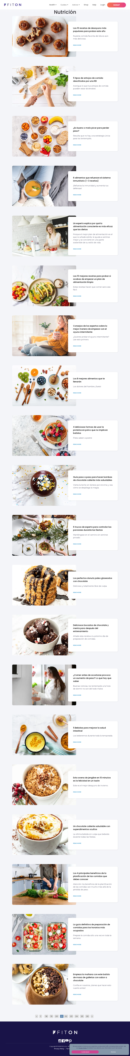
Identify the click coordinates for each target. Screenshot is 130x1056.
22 (66, 1016)
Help (94, 5)
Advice (75, 5)
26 (87, 1016)
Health (52, 5)
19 (51, 1016)
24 (76, 1016)
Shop (86, 5)
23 (71, 1016)
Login (102, 5)
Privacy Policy (59, 1048)
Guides (64, 5)
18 (46, 1016)
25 (82, 1016)
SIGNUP (116, 5)
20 (56, 1016)
